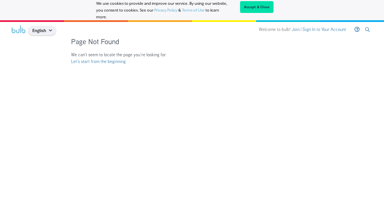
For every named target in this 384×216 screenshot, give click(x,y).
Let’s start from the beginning (98, 61)
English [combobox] (39, 30)
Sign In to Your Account (324, 29)
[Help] (357, 29)
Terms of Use (193, 10)
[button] (53, 30)
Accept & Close (257, 7)
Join (296, 29)
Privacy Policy (165, 10)
